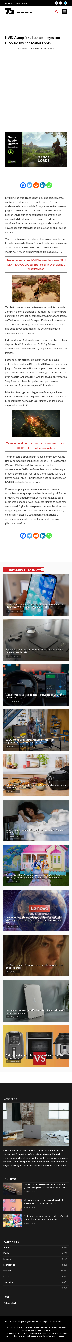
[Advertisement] (36, 90)
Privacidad (9, 1303)
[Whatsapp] (49, 185)
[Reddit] (36, 185)
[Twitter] (29, 185)
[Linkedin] (43, 185)
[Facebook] (23, 185)
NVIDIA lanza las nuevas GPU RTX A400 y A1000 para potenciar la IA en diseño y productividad (36, 264)
